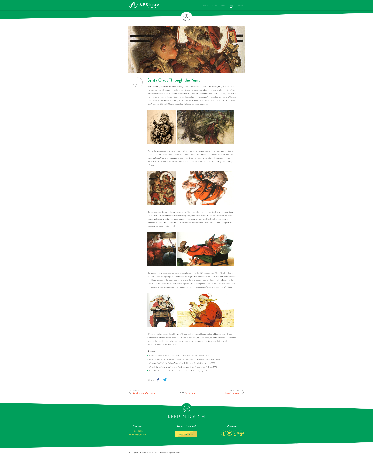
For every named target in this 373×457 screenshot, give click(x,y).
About (223, 5)
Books (214, 5)
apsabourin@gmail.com (137, 434)
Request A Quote (186, 434)
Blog (231, 5)
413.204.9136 (137, 431)
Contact (240, 5)
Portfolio (205, 5)
